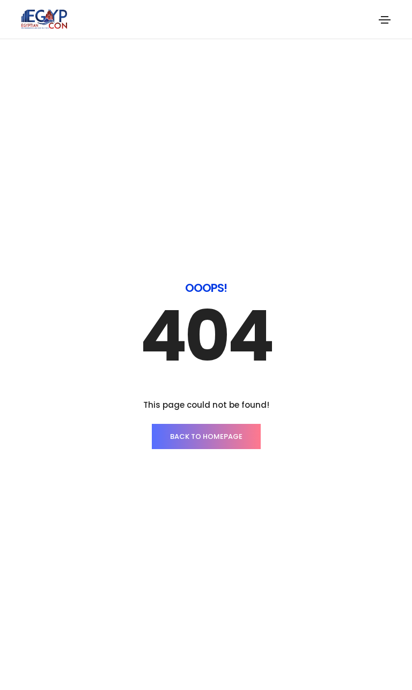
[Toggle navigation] (385, 20)
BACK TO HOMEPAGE (206, 436)
